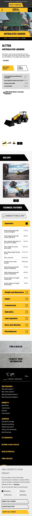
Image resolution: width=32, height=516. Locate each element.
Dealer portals (8, 451)
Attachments (7, 437)
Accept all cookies (9, 512)
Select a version (15, 5)
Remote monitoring (8, 424)
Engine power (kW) (9, 83)
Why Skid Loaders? (7, 389)
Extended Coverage (8, 421)
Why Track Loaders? (8, 392)
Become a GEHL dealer (10, 444)
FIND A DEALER (15, 347)
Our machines (7, 386)
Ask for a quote (6, 68)
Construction (6, 408)
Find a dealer (20, 68)
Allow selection (8, 506)
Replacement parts (8, 427)
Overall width (8, 86)
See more (16, 484)
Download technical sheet (15, 216)
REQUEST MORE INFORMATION (16, 360)
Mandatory (7, 491)
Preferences (8, 495)
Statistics (22, 491)
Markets (5, 402)
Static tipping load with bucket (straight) (13, 77)
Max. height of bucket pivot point (13, 80)
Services (5, 418)
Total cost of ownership (9, 429)
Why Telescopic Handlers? (10, 397)
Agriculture (5, 405)
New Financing (6, 432)
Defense (4, 410)
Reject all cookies (9, 501)
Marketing (23, 495)
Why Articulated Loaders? (10, 394)
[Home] (16, 10)
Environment (6, 413)
